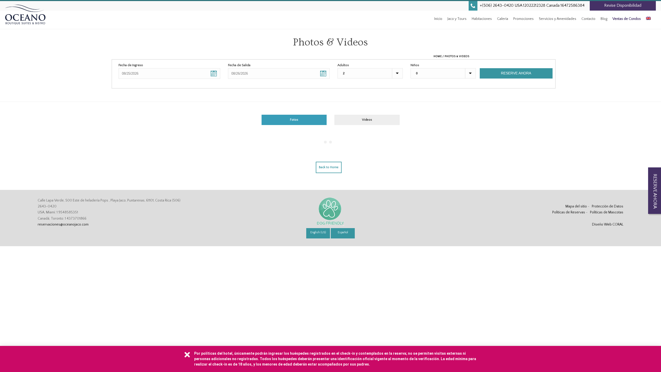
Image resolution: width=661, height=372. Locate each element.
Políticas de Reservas (568, 212)
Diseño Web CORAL (607, 224)
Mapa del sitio (576, 206)
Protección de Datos (607, 206)
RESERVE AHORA (516, 73)
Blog (604, 19)
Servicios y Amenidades (557, 19)
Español (343, 232)
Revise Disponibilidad (622, 5)
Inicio (438, 19)
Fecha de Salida (239, 65)
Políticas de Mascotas (606, 212)
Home (438, 56)
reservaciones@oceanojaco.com (63, 224)
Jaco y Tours (457, 19)
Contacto (588, 19)
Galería (502, 19)
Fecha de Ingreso (131, 65)
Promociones (523, 19)
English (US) (318, 232)
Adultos (343, 65)
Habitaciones (482, 19)
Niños (415, 65)
